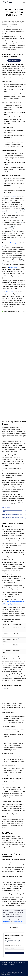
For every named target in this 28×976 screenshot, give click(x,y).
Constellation (10, 292)
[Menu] (24, 3)
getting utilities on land (14, 604)
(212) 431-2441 (11, 964)
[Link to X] (14, 971)
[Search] (21, 3)
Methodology (7, 945)
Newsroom (18, 945)
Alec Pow (22, 21)
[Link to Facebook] (18, 971)
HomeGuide (13, 196)
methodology (4, 24)
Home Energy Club (14, 267)
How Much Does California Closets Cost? (12, 514)
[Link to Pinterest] (23, 971)
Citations (13, 945)
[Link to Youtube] (25, 971)
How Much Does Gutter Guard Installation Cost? (12, 511)
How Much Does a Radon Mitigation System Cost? (13, 518)
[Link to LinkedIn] (16, 971)
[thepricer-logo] (7, 2)
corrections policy (13, 24)
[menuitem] (21, 3)
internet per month (11, 601)
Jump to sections (13, 60)
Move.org (13, 243)
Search (14, 952)
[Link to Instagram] (20, 971)
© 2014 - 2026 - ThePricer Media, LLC (8, 962)
